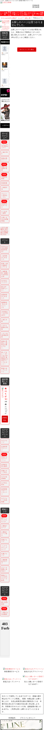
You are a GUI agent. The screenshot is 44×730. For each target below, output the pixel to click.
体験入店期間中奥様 (4, 167)
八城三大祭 (4, 320)
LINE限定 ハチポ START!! (4, 313)
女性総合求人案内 (4, 465)
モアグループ (4, 441)
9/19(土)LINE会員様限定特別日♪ (4, 249)
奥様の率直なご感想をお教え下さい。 (4, 345)
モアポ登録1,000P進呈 (4, 601)
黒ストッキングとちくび (4, 518)
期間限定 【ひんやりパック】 (4, 305)
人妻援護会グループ (4, 561)
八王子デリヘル (7, 125)
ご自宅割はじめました (4, 257)
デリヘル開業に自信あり (4, 569)
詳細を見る (4, 419)
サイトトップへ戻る (27, 49)
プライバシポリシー (27, 718)
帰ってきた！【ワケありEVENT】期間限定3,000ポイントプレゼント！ (4, 358)
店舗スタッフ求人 (4, 471)
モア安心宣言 (4, 483)
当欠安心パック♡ (4, 281)
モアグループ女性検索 (4, 500)
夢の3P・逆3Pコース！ (4, 288)
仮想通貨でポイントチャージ (4, 491)
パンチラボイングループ (4, 547)
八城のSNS (4, 153)
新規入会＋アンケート (4, 370)
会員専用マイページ (4, 448)
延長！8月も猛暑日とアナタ (4, 265)
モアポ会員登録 (4, 477)
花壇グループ (4, 540)
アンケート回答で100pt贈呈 (4, 611)
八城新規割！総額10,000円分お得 (4, 274)
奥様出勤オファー (4, 159)
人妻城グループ (4, 526)
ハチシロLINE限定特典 (4, 335)
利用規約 (12, 718)
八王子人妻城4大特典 (4, 327)
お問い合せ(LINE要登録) (4, 219)
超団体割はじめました (4, 296)
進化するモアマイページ (4, 457)
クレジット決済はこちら (4, 195)
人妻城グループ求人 (4, 533)
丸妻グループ (4, 554)
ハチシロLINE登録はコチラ (4, 145)
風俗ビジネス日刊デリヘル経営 (4, 578)
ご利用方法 (4, 188)
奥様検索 (4, 183)
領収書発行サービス (4, 204)
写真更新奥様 (4, 176)
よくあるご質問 (4, 212)
